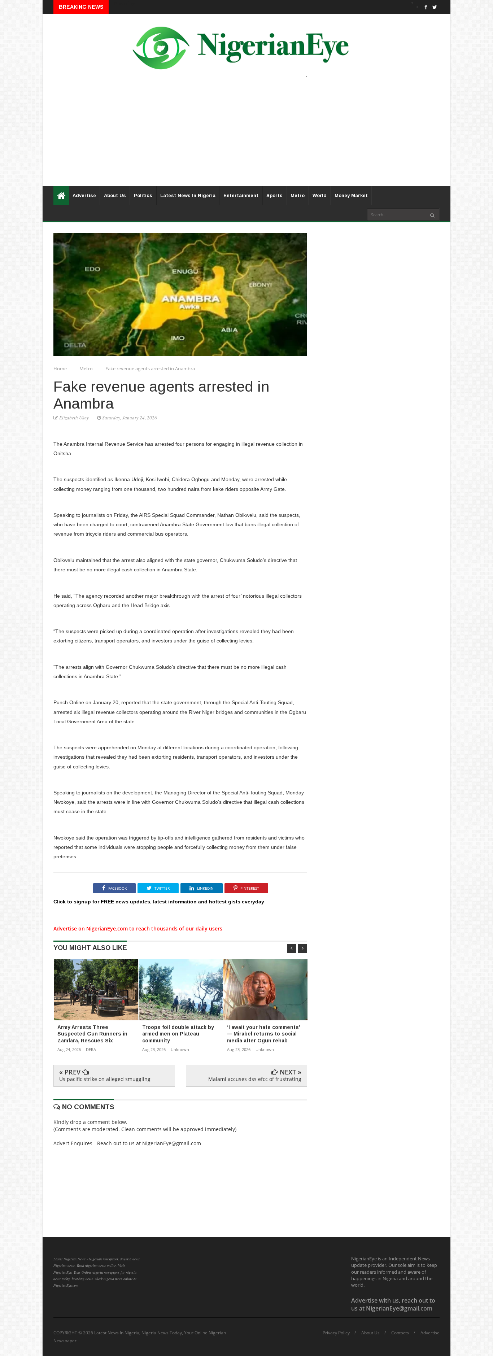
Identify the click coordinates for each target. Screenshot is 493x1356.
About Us (115, 195)
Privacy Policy (336, 1332)
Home (60, 368)
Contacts (400, 1332)
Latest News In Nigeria (187, 195)
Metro (298, 195)
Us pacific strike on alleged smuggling (104, 1079)
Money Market (351, 195)
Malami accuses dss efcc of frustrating (254, 1079)
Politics (143, 195)
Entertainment (240, 195)
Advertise (84, 195)
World (320, 195)
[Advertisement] (246, 135)
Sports (274, 195)
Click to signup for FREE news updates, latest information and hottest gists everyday (158, 901)
